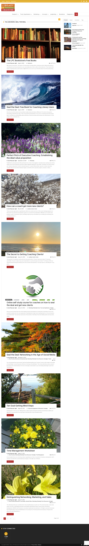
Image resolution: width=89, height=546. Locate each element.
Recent (71, 20)
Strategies (46, 358)
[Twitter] (84, 1)
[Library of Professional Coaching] (8, 4)
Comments (77, 20)
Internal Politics (29, 501)
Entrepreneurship (23, 358)
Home (3, 1)
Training (51, 307)
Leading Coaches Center (12, 203)
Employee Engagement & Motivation (15, 402)
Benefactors (13, 1)
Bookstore (9, 57)
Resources (41, 358)
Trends (49, 358)
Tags (82, 20)
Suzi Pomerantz (11, 63)
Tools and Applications (45, 307)
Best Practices (10, 351)
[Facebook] (81, 1)
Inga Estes (74, 25)
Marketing (8, 152)
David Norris (74, 48)
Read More (10, 71)
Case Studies (22, 501)
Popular (65, 20)
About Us (8, 1)
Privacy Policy (34, 544)
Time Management (40, 454)
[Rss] (86, 1)
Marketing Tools (36, 307)
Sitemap (39, 544)
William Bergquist (76, 34)
